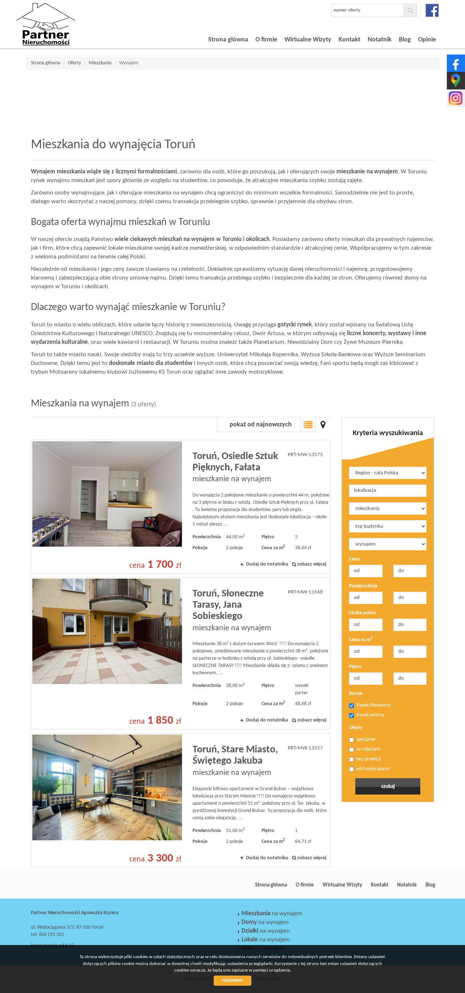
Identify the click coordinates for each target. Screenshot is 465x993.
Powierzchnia (363, 586)
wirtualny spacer (373, 769)
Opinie (427, 39)
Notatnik (380, 39)
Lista (307, 424)
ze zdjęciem (368, 749)
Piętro (355, 667)
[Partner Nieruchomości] (67, 14)
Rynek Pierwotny (373, 705)
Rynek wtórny (370, 715)
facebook (432, 10)
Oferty (356, 728)
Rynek (356, 693)
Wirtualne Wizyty (307, 39)
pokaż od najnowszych (261, 424)
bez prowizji (368, 759)
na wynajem (272, 913)
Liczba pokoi (362, 613)
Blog (405, 39)
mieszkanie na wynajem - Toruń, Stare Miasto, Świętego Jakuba (180, 800)
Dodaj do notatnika (267, 564)
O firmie (266, 39)
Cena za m (361, 639)
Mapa (323, 424)
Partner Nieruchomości (81, 885)
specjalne (365, 739)
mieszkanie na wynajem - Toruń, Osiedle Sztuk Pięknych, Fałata (180, 506)
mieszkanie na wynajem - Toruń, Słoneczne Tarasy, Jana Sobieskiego (180, 653)
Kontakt (349, 39)
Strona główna (228, 39)
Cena (354, 559)
